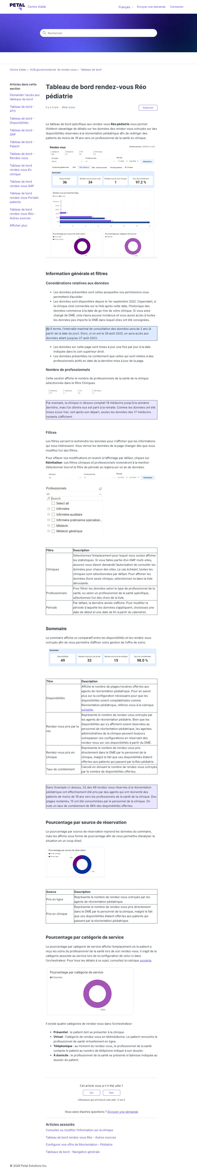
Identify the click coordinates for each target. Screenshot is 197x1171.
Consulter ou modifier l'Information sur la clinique (79, 1130)
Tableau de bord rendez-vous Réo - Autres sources (23, 214)
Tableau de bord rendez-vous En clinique (21, 170)
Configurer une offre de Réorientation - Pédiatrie (79, 1144)
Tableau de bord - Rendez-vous (22, 156)
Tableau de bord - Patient (22, 144)
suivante (87, 709)
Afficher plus (18, 225)
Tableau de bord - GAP (22, 132)
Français (125, 7)
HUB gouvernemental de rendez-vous (53, 69)
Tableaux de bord (91, 69)
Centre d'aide (18, 69)
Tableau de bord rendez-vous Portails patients (24, 197)
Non (111, 1092)
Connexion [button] (176, 6)
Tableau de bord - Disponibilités (22, 121)
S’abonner (148, 107)
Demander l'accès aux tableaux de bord (25, 97)
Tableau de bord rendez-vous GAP (22, 184)
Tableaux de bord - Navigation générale (73, 1152)
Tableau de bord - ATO (22, 109)
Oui (91, 1092)
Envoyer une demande (151, 6)
